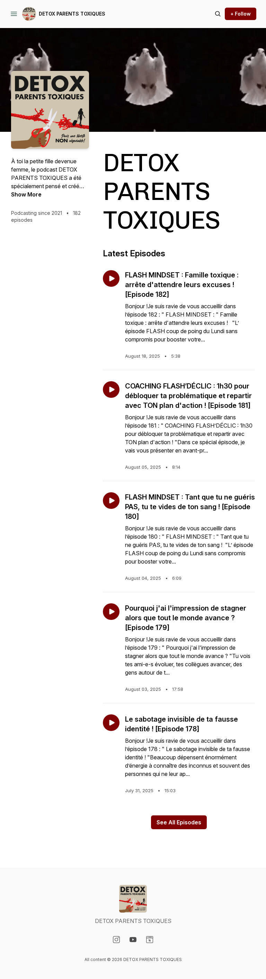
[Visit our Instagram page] (116, 939)
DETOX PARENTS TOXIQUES (72, 14)
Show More (26, 194)
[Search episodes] (218, 14)
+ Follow (240, 14)
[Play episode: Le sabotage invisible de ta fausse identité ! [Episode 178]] (111, 722)
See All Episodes (179, 822)
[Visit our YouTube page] (133, 939)
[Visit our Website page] (149, 939)
